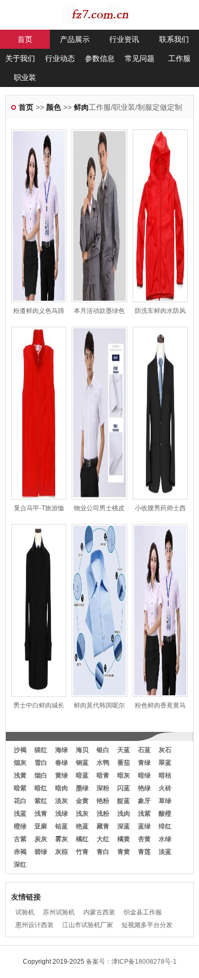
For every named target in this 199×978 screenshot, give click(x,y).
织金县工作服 (143, 912)
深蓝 (123, 826)
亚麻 (40, 826)
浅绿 (61, 813)
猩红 (40, 750)
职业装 (25, 77)
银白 (103, 750)
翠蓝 (165, 762)
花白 (20, 801)
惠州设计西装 (34, 925)
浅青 (40, 813)
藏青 (103, 826)
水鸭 (103, 762)
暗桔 (165, 775)
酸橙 (165, 813)
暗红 (40, 788)
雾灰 (61, 839)
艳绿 (144, 788)
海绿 (61, 750)
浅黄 (20, 775)
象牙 (144, 801)
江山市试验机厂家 (87, 925)
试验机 (24, 912)
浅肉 (123, 813)
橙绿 (20, 826)
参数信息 (100, 58)
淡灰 (61, 801)
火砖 (165, 788)
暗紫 (20, 788)
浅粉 (103, 813)
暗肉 (61, 788)
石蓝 (144, 750)
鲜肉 (81, 107)
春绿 (61, 762)
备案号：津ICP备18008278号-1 (131, 961)
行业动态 (60, 58)
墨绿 (82, 788)
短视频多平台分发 (147, 925)
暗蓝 (82, 775)
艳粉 (103, 801)
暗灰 (123, 775)
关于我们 (20, 58)
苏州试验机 (59, 912)
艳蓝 (82, 826)
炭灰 (40, 839)
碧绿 (40, 851)
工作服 (179, 58)
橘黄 (123, 839)
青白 (103, 851)
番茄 (123, 762)
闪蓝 (123, 788)
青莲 (144, 851)
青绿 (144, 762)
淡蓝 (165, 851)
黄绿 (61, 775)
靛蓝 (123, 801)
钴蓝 (61, 826)
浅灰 (82, 813)
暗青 (103, 775)
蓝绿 (144, 826)
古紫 (20, 839)
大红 (103, 839)
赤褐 (20, 851)
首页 (25, 39)
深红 (20, 864)
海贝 (82, 750)
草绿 (165, 801)
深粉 (103, 788)
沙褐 (20, 750)
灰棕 (61, 851)
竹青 (82, 851)
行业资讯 (124, 39)
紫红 (40, 801)
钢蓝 (82, 762)
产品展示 (75, 39)
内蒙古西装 (99, 912)
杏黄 (144, 839)
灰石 (165, 750)
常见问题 (139, 58)
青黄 (123, 851)
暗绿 (144, 775)
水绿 (165, 839)
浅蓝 (20, 813)
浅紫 (144, 813)
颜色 (53, 107)
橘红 (82, 839)
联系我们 (174, 39)
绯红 (165, 826)
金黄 (82, 801)
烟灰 (20, 762)
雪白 (40, 762)
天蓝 (123, 750)
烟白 (40, 775)
